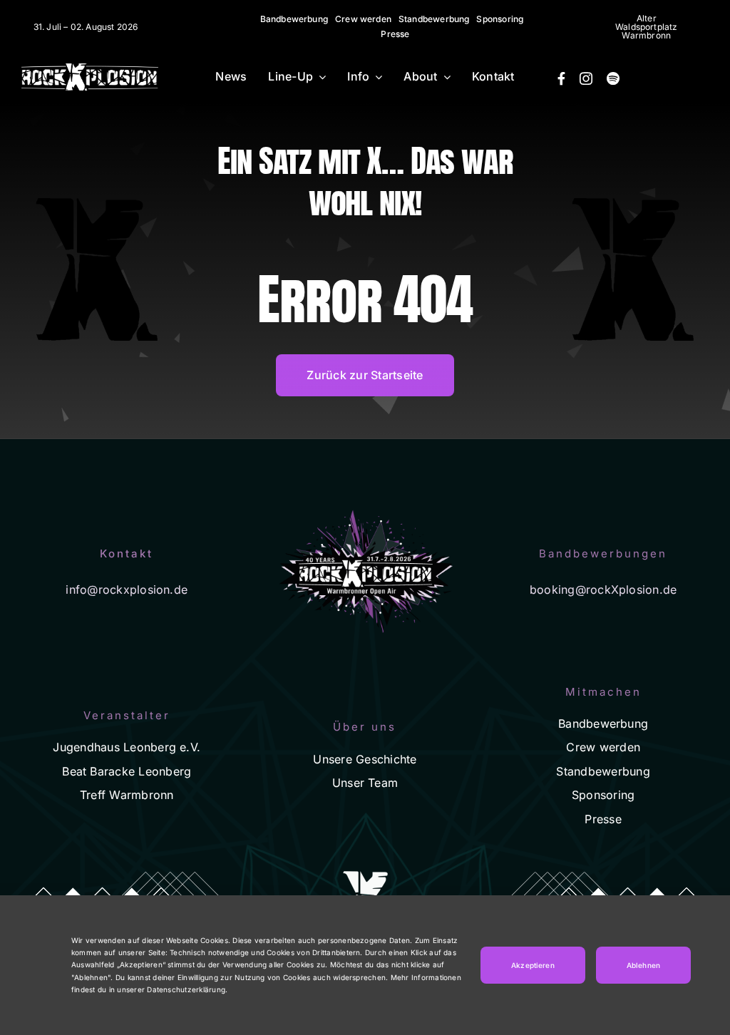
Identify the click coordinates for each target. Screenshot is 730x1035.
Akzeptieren (533, 965)
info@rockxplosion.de (126, 589)
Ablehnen (643, 965)
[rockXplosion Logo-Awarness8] (89, 69)
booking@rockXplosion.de (603, 589)
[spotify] (613, 78)
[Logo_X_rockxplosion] (97, 204)
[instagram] (586, 78)
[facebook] (561, 78)
